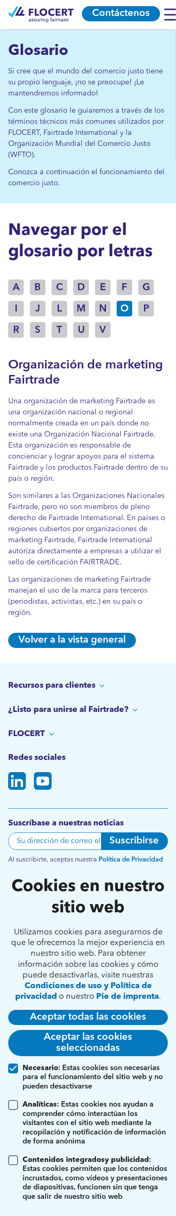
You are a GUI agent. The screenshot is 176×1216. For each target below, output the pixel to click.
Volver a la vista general (72, 640)
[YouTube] (43, 782)
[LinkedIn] (17, 782)
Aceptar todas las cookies (88, 1017)
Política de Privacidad (131, 860)
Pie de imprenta (127, 997)
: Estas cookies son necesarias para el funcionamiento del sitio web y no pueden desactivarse (93, 1077)
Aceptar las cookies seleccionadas (88, 1042)
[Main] (41, 14)
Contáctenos (121, 13)
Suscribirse (134, 841)
